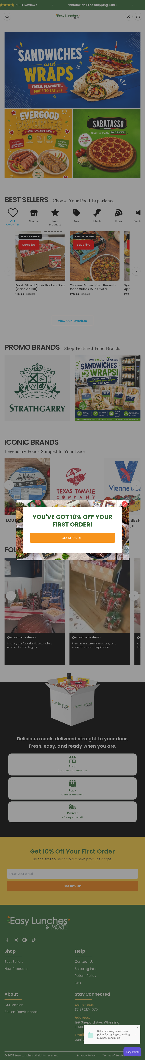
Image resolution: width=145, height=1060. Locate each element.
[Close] (124, 504)
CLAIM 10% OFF (72, 538)
